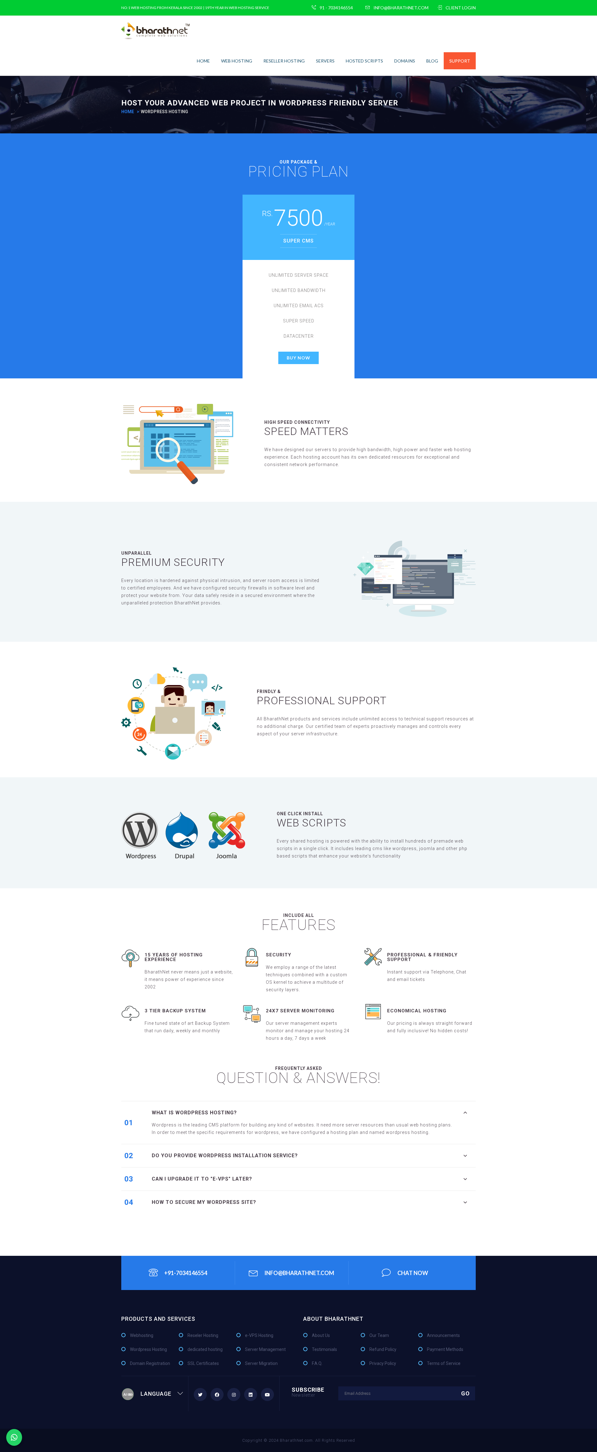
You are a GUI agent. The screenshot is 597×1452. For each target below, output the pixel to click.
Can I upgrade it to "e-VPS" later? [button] (202, 1179)
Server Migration (261, 1363)
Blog (432, 60)
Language (156, 1393)
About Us (321, 1335)
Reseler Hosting (202, 1335)
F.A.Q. (317, 1363)
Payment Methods (445, 1349)
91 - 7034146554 (336, 7)
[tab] (314, 1113)
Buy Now (298, 357)
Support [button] (459, 60)
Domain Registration (150, 1363)
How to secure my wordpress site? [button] (204, 1202)
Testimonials (324, 1349)
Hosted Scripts (364, 60)
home (203, 60)
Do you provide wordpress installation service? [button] (225, 1155)
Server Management (265, 1349)
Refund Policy (382, 1349)
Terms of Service (443, 1363)
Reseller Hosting (284, 60)
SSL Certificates (203, 1363)
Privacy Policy (382, 1363)
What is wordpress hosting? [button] (194, 1113)
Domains (404, 60)
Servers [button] (325, 60)
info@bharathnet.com (400, 7)
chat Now (412, 1272)
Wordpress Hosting (148, 1349)
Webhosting (141, 1335)
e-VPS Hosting (259, 1335)
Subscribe (308, 1391)
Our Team (379, 1335)
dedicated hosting (205, 1349)
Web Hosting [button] (236, 60)
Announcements (443, 1335)
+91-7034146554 (185, 1272)
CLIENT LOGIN (461, 7)
